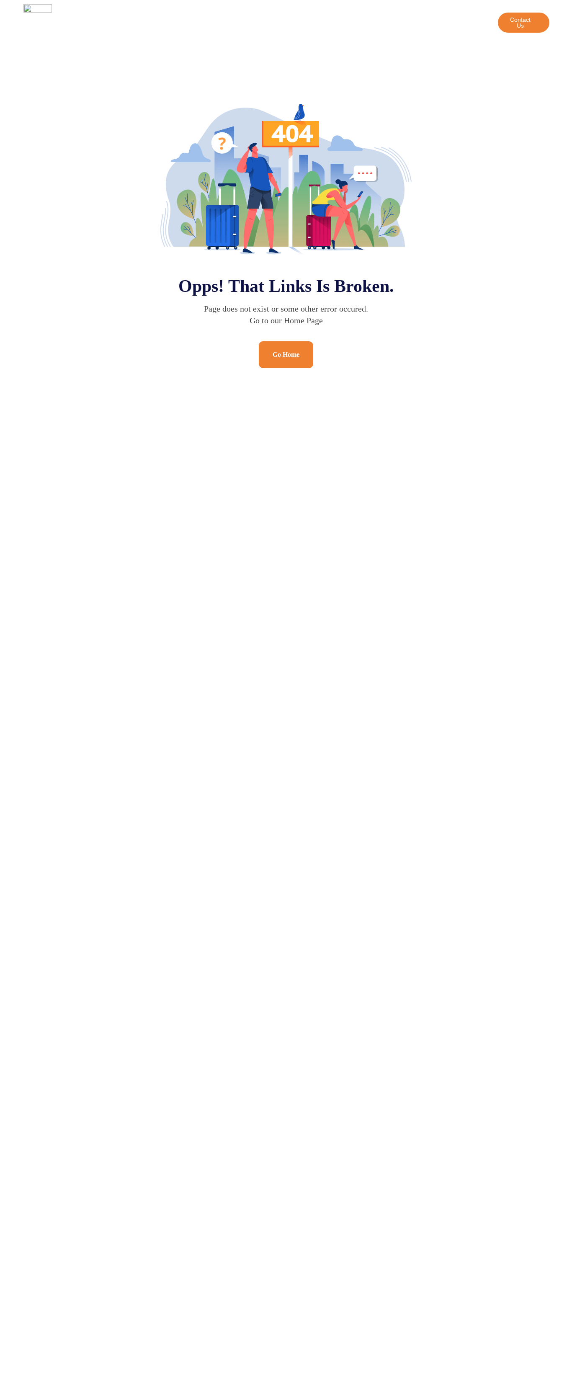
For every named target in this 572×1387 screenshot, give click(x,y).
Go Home (286, 354)
